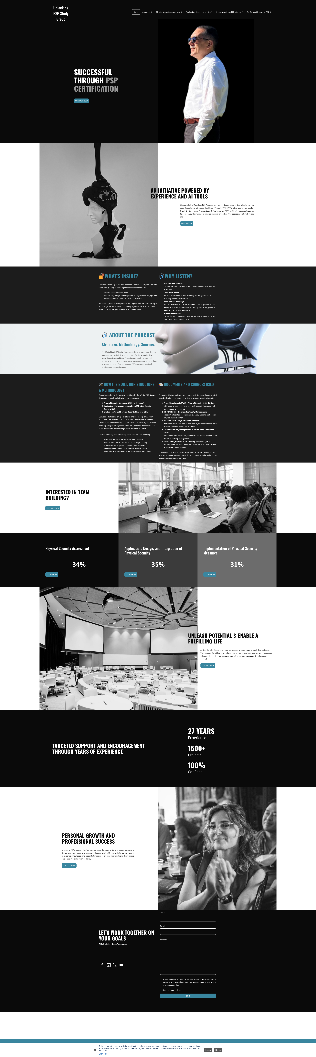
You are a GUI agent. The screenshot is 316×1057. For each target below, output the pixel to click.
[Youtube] (121, 965)
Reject (218, 1050)
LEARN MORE (186, 223)
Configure (103, 1054)
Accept (208, 1050)
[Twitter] (115, 965)
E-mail (162, 926)
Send (188, 996)
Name (162, 912)
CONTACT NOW (81, 100)
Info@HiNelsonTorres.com (116, 944)
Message (163, 939)
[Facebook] (102, 965)
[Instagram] (108, 965)
